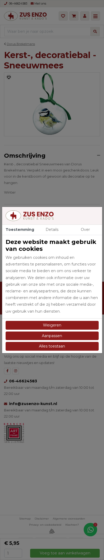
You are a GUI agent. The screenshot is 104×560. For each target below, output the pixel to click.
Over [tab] (85, 229)
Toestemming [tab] (20, 229)
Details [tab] (52, 229)
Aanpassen (52, 335)
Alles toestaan (52, 346)
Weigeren (52, 325)
